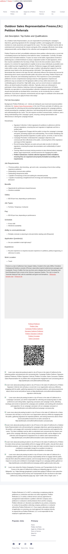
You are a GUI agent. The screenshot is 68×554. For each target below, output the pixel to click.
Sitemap (31, 548)
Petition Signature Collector (34, 333)
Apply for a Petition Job (30, 13)
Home (5, 12)
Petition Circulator (34, 336)
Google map (9, 276)
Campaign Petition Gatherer (34, 329)
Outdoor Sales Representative (23, 106)
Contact (62, 12)
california (3, 1)
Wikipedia (52, 274)
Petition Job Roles (14, 13)
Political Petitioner (34, 324)
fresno (10, 1)
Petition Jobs (34, 326)
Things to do (18, 276)
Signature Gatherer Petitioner (34, 331)
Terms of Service (42, 13)
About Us (53, 13)
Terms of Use (24, 548)
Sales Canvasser (34, 338)
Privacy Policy (15, 548)
